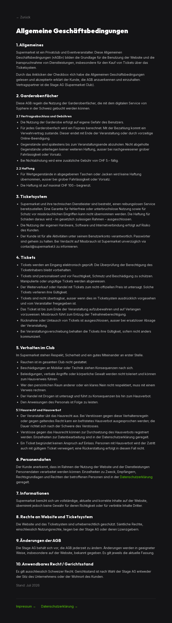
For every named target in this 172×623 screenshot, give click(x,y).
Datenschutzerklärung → (59, 606)
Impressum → (26, 606)
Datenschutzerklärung (136, 477)
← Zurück (23, 17)
